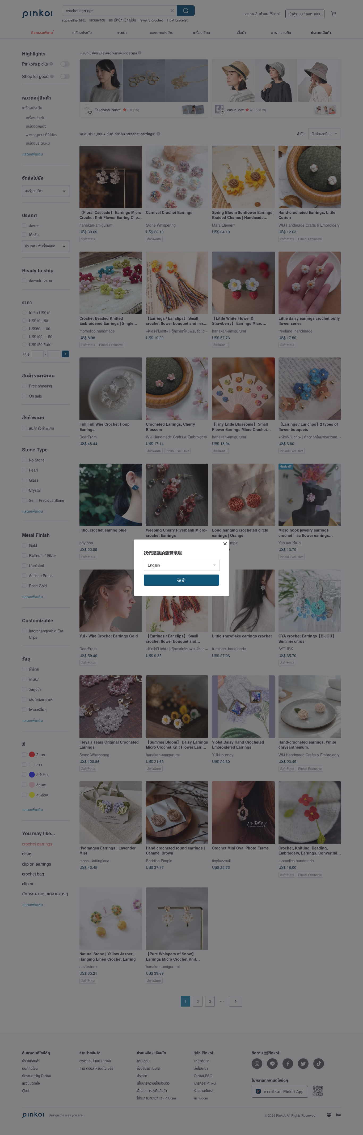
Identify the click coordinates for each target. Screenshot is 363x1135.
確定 (181, 580)
